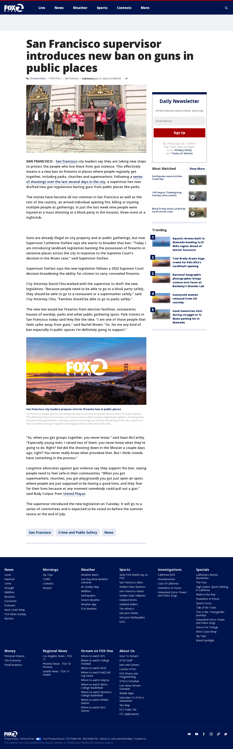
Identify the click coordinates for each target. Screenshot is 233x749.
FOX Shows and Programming (128, 675)
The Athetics (126, 608)
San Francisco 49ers (131, 582)
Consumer (10, 601)
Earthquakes (88, 595)
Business (9, 596)
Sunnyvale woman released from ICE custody (185, 298)
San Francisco (72, 78)
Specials (202, 569)
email (189, 734)
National (9, 579)
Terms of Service (182, 153)
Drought (9, 588)
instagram (211, 734)
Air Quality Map (90, 586)
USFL (122, 621)
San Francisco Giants (131, 591)
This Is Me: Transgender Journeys (210, 613)
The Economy (12, 660)
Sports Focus (204, 603)
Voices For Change (207, 627)
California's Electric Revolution (207, 576)
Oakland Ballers (128, 604)
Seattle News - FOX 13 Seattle (56, 673)
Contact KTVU (127, 669)
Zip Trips (48, 574)
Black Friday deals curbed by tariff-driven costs (168, 210)
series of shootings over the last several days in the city (84, 179)
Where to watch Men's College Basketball (94, 686)
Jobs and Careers (129, 664)
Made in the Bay (205, 594)
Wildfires (9, 592)
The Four (201, 582)
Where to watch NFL (93, 656)
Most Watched (164, 168)
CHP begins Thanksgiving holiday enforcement (167, 194)
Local (7, 574)
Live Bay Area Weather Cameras (94, 580)
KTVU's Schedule (129, 681)
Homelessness (166, 579)
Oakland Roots (128, 600)
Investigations (169, 569)
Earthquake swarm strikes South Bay (167, 178)
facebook (204, 734)
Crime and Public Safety (77, 532)
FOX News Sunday (15, 614)
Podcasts (9, 605)
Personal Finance (14, 656)
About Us (127, 651)
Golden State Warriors (132, 586)
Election (9, 618)
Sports (124, 569)
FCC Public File (128, 709)
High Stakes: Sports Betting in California (212, 588)
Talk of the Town (206, 607)
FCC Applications (129, 714)
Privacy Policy (183, 150)
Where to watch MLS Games (93, 709)
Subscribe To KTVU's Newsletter (131, 699)
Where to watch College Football (95, 662)
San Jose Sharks (128, 613)
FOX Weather (89, 608)
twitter (226, 734)
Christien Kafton (38, 78)
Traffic (46, 579)
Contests (48, 583)
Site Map (124, 705)
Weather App (88, 604)
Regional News (55, 651)
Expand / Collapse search (226, 8)
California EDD (166, 574)
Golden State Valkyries (132, 595)
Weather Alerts (89, 574)
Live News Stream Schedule (130, 687)
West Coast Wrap (14, 609)
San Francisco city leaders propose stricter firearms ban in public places (73, 409)
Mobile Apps (126, 693)
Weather (88, 569)
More (145, 8)
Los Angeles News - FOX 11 (57, 657)
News (108, 532)
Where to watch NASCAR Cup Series (95, 674)
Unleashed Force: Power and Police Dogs (172, 593)
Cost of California (168, 583)
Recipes (47, 588)
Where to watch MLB (93, 668)
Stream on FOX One (97, 651)
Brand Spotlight (205, 640)
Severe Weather (90, 600)
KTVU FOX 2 (56, 78)
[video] (198, 180)
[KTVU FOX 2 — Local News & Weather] (16, 7)
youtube (197, 734)
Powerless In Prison (169, 588)
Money (9, 651)
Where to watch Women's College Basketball (96, 693)
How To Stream (128, 656)
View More (197, 169)
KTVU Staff (125, 660)
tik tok (218, 734)
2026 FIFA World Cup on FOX (133, 576)
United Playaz (74, 493)
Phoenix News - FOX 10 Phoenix (57, 665)
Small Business (13, 664)
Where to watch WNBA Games (94, 701)
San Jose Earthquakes (132, 617)
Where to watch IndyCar (95, 680)
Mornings (50, 569)
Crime (7, 583)
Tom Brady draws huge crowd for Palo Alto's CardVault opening (189, 262)
